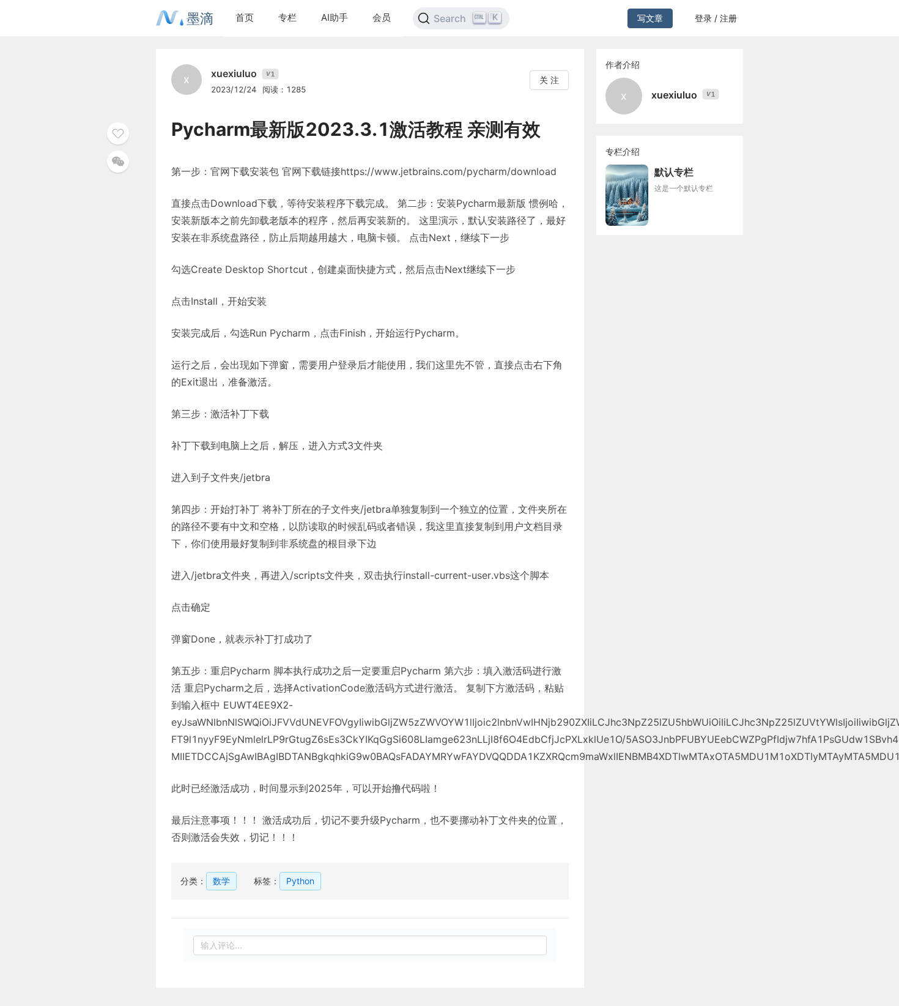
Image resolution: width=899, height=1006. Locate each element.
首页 (244, 17)
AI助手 (334, 17)
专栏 (287, 17)
